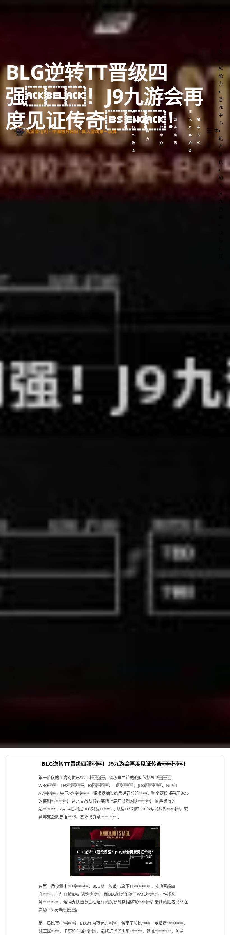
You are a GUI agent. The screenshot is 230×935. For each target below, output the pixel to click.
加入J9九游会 (190, 131)
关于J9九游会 (133, 131)
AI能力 (147, 131)
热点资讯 (175, 131)
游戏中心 (161, 131)
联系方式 (198, 131)
